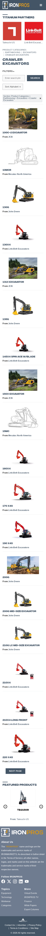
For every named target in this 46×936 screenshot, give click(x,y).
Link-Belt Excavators (18, 249)
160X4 (7, 468)
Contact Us (10, 925)
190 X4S (8, 543)
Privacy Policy (34, 925)
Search (35, 78)
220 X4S (8, 757)
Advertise (21, 925)
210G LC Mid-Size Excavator (21, 645)
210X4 (7, 682)
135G (6, 319)
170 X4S (8, 506)
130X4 (7, 244)
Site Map (34, 928)
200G (6, 577)
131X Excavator (13, 282)
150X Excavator (13, 394)
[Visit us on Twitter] (9, 881)
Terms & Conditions (19, 928)
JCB (10, 137)
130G (6, 207)
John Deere (14, 211)
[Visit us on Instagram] (15, 881)
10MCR (7, 170)
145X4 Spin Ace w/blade (19, 356)
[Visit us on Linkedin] (21, 881)
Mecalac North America (19, 174)
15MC (6, 431)
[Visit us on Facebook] (3, 881)
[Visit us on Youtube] (27, 881)
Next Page (15, 771)
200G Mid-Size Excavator (19, 611)
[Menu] (40, 5)
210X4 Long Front (15, 720)
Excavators (29, 52)
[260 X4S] (26, 798)
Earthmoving (12, 52)
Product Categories (14, 50)
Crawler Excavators (17, 55)
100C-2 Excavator (15, 132)
